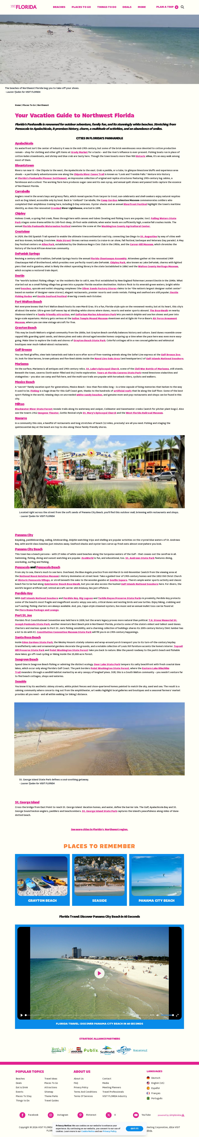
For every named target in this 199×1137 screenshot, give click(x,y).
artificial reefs (123, 391)
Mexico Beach (25, 382)
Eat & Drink (22, 1087)
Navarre (21, 418)
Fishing (34, 391)
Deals (127, 7)
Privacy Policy (81, 1087)
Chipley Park (117, 263)
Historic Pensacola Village (34, 580)
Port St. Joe (23, 615)
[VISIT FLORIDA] (24, 7)
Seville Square (118, 580)
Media (105, 1083)
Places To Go (81, 7)
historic (140, 156)
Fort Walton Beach (28, 302)
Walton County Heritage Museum (158, 266)
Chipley (20, 213)
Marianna (21, 364)
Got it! (134, 1129)
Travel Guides (51, 1101)
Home (18, 105)
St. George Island (27, 802)
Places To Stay (23, 1096)
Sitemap (48, 1092)
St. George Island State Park (99, 811)
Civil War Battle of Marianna (152, 369)
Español (155, 1088)
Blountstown (24, 165)
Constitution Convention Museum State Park (64, 632)
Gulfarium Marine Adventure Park (95, 315)
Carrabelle (22, 191)
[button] (167, 7)
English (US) (157, 1083)
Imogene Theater (48, 413)
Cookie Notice (88, 1131)
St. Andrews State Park (139, 558)
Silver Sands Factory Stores (99, 289)
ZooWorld (87, 558)
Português (156, 1098)
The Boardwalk (159, 311)
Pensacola (22, 567)
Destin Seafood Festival (52, 296)
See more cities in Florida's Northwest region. (99, 829)
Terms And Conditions (85, 1092)
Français (155, 1093)
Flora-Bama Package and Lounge (39, 610)
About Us (79, 1079)
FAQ (76, 1083)
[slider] (87, 1015)
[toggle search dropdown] (182, 7)
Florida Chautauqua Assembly (109, 259)
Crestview (22, 232)
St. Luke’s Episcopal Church (102, 369)
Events (19, 1092)
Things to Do (106, 7)
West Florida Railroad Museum (144, 413)
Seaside (20, 681)
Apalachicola (24, 143)
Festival (142, 204)
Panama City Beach (28, 549)
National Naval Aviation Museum (39, 576)
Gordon (112, 200)
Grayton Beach (25, 328)
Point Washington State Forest (69, 650)
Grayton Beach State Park (89, 341)
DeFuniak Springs (27, 254)
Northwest (43, 105)
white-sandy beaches (89, 395)
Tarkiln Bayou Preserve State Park (119, 598)
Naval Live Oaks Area (107, 359)
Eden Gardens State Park (37, 642)
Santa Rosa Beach (28, 637)
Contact (106, 1079)
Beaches (59, 7)
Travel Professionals (113, 1092)
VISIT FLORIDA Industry (114, 1096)
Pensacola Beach (48, 567)
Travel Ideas (50, 1079)
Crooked (56, 208)
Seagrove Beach (26, 659)
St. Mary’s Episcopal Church (99, 413)
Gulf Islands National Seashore (164, 359)
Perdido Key (24, 593)
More (142, 7)
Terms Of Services (83, 1096)
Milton (19, 404)
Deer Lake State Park (107, 664)
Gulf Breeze (23, 350)
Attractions (50, 1087)
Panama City (24, 535)
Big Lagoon (86, 598)
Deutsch (155, 1078)
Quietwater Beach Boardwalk (62, 584)
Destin (19, 276)
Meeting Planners (111, 1087)
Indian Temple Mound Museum (90, 318)
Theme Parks (51, 1096)
